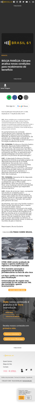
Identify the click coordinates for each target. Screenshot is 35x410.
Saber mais (28, 397)
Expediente (29, 377)
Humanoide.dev (27, 381)
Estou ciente (21, 397)
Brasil (5, 55)
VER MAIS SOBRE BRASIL (17, 290)
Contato (5, 367)
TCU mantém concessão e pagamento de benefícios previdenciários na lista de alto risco (17, 270)
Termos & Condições (19, 377)
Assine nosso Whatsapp (14, 339)
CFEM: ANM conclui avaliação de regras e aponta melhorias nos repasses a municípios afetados (15, 263)
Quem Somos (7, 361)
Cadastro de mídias (12, 316)
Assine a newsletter (12, 334)
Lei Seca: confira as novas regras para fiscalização (16, 276)
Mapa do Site (7, 364)
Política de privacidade (7, 377)
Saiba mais (9, 312)
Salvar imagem (5, 88)
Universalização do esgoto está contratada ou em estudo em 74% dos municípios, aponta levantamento (16, 283)
